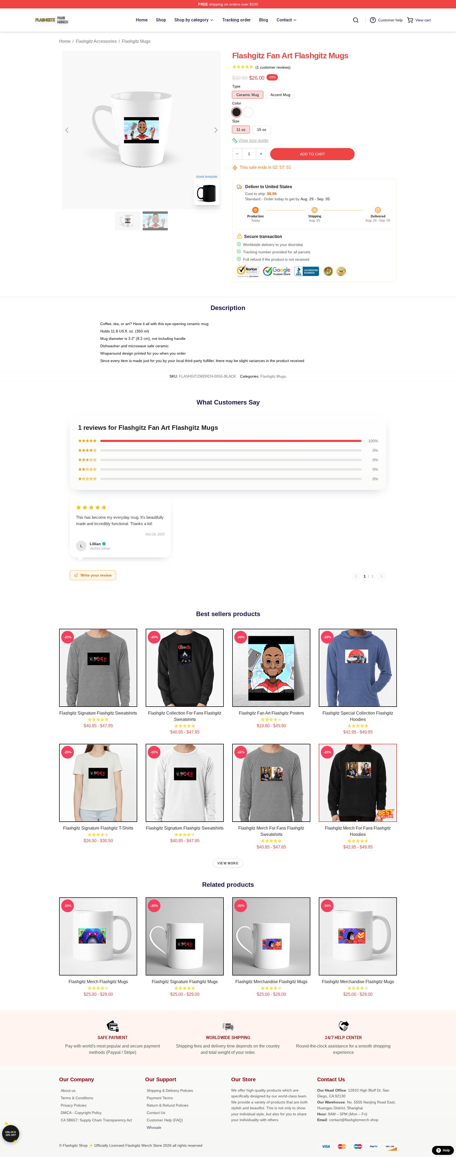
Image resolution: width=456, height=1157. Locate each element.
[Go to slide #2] (155, 220)
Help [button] (446, 1150)
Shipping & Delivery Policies (170, 1090)
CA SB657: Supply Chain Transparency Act (96, 1120)
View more (228, 863)
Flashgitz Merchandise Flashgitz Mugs (271, 981)
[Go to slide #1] (127, 220)
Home (64, 41)
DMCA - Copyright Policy (81, 1113)
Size (235, 121)
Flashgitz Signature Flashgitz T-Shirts (98, 828)
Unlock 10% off (10, 1133)
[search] (355, 20)
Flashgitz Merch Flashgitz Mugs (98, 981)
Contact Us (156, 1113)
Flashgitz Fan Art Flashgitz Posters (271, 713)
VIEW (98, 701)
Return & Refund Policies (167, 1105)
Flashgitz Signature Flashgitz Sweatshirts (98, 713)
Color (236, 103)
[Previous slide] (67, 130)
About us (68, 1090)
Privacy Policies (74, 1105)
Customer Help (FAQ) (165, 1120)
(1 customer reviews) (273, 67)
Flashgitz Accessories (96, 41)
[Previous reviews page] (355, 576)
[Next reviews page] (381, 576)
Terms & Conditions (77, 1098)
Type (236, 86)
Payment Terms (160, 1098)
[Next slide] (215, 130)
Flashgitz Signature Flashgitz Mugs (185, 981)
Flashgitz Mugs (136, 41)
